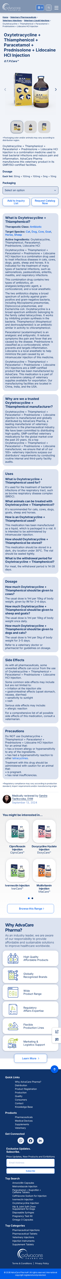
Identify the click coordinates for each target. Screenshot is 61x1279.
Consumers (21, 1100)
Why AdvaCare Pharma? (28, 1082)
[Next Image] (56, 89)
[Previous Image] (5, 89)
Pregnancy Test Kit (22, 1216)
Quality (18, 1096)
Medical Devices (24, 1121)
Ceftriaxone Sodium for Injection (29, 1196)
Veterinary (20, 1128)
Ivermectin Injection (22, 1199)
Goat (48, 231)
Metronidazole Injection (24, 1186)
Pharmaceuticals (24, 1117)
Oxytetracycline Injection (25, 1203)
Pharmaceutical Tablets (24, 1234)
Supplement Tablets (23, 1244)
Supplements (22, 1124)
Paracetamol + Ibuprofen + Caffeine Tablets (26, 1191)
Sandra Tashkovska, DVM (29, 797)
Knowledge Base (24, 1107)
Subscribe (30, 1171)
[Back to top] (54, 1069)
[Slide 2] (32, 898)
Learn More (31, 1058)
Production (21, 1092)
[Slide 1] (29, 898)
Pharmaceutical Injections (26, 1230)
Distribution (21, 1085)
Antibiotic (36, 226)
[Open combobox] (30, 190)
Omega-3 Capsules (22, 1220)
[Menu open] (56, 7)
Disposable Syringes (23, 1212)
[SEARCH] (49, 8)
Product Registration (26, 1089)
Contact (19, 1103)
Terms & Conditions (22, 1263)
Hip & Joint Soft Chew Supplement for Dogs (24, 1207)
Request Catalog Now (45, 202)
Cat (28, 231)
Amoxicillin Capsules (23, 1183)
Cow (41, 231)
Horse (9, 234)
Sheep (18, 234)
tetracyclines (20, 758)
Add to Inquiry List (16, 202)
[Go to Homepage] (10, 7)
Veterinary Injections (23, 1237)
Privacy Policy (42, 1263)
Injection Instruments (23, 1241)
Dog (34, 231)
